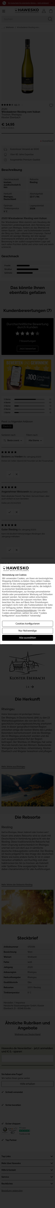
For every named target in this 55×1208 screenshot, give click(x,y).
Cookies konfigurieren (28, 623)
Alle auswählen (27, 637)
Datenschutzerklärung (26, 610)
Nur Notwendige (27, 630)
